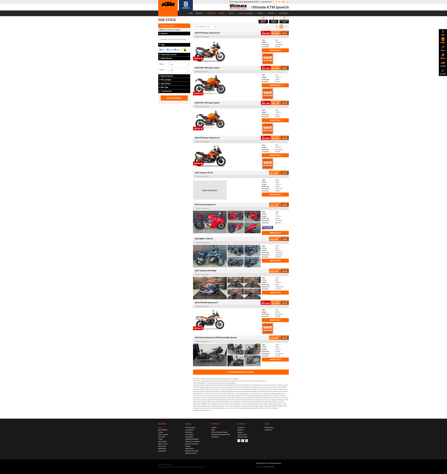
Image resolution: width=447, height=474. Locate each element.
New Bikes (199, 13)
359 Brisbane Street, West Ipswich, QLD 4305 (244, 2)
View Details (275, 50)
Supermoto (162, 446)
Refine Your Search (167, 26)
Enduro (160, 432)
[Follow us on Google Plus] (280, 1)
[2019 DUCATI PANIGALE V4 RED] (227, 222)
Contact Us (241, 428)
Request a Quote (191, 453)
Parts (213, 430)
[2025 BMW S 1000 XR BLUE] (227, 256)
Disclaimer (268, 430)
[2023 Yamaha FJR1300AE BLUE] (227, 288)
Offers (221, 13)
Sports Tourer (163, 444)
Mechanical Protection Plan (220, 435)
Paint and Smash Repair (219, 432)
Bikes (160, 428)
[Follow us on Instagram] (284, 1)
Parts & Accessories (245, 13)
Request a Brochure (192, 451)
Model (161, 70)
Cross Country (163, 435)
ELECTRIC (161, 437)
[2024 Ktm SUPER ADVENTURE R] (227, 50)
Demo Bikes (189, 435)
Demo (170, 50)
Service (231, 13)
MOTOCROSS (162, 430)
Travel (160, 439)
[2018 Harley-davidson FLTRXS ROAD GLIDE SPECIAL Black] (227, 355)
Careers (240, 432)
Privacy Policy (269, 428)
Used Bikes (189, 437)
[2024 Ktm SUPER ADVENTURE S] (227, 155)
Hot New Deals (190, 428)
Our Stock (210, 13)
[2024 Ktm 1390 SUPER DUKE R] (227, 120)
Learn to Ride (242, 435)
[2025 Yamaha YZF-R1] (227, 190)
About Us (271, 13)
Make (161, 64)
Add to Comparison (202, 37)
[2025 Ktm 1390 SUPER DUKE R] (227, 85)
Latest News (283, 13)
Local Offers (189, 430)
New (163, 50)
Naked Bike (162, 449)
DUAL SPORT (162, 442)
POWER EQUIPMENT (192, 439)
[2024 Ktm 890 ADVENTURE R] (227, 320)
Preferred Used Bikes (192, 442)
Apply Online (189, 449)
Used (178, 50)
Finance (260, 13)
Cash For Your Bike (191, 444)
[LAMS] (185, 50)
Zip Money (215, 437)
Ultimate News (242, 437)
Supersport (162, 451)
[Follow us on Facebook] (276, 1)
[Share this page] (287, 1)
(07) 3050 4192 (266, 2)
